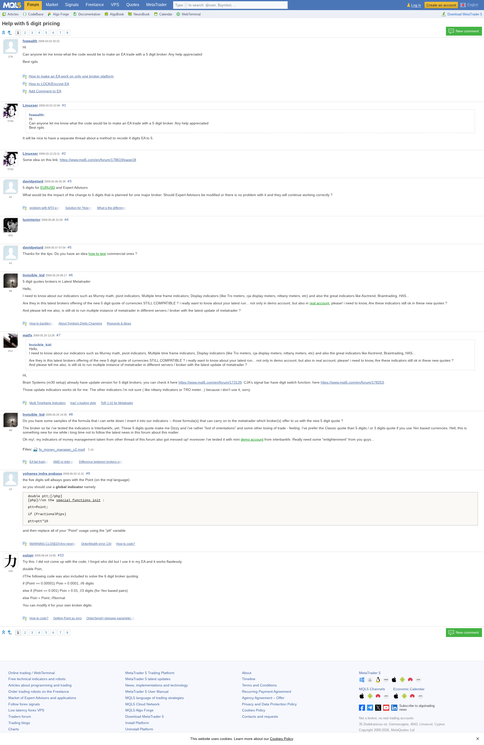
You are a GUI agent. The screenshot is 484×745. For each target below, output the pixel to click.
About (246, 673)
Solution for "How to (78, 208)
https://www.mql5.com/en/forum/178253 (352, 382)
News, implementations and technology (156, 685)
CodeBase (35, 14)
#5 (70, 247)
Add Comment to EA (45, 91)
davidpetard (33, 181)
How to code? (125, 544)
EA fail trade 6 (38, 462)
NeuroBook (142, 14)
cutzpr (28, 555)
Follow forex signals (24, 704)
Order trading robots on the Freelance (38, 691)
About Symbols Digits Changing (80, 323)
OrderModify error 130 (96, 544)
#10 (61, 555)
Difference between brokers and (101, 462)
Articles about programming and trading (40, 685)
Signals (72, 5)
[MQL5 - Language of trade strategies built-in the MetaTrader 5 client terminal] (12, 5)
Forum (33, 5)
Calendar (165, 14)
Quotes (132, 5)
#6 (71, 275)
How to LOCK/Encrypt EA (49, 84)
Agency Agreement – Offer (263, 698)
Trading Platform (149, 673)
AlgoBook (117, 14)
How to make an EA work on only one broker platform (71, 76)
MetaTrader (156, 5)
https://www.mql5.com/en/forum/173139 (210, 382)
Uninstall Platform (139, 729)
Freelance (95, 5)
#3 (70, 181)
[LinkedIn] (394, 708)
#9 (88, 473)
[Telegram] (370, 708)
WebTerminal (191, 14)
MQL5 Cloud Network (142, 704)
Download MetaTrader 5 (464, 14)
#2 (64, 153)
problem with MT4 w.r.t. (44, 208)
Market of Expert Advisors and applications (42, 698)
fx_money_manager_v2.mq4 (62, 449)
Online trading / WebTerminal (31, 673)
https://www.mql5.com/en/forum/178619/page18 (98, 160)
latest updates (147, 679)
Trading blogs (19, 723)
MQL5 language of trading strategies (154, 698)
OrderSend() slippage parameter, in (110, 618)
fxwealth (30, 41)
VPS (115, 5)
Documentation (89, 14)
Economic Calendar (409, 689)
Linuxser (30, 105)
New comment (467, 31)
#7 (58, 335)
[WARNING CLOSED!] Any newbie (52, 544)
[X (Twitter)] (378, 708)
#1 (64, 105)
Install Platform (137, 723)
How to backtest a (41, 323)
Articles (13, 14)
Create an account (441, 5)
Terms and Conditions (259, 685)
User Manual (146, 691)
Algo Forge (61, 14)
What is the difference (112, 208)
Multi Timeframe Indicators (47, 403)
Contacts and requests (260, 716)
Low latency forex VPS (26, 710)
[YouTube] (386, 708)
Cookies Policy (253, 710)
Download (144, 716)
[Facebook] (362, 708)
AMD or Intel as (63, 462)
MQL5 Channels (372, 689)
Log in (416, 5)
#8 (71, 414)
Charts (13, 729)
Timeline (248, 679)
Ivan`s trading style (83, 403)
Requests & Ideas (119, 323)
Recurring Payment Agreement (266, 691)
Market (52, 5)
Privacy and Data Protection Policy (269, 704)
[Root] (3, 32)
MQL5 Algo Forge (139, 710)
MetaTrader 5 (370, 673)
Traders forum (19, 716)
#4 (67, 220)
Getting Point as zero (67, 618)
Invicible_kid (34, 275)
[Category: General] (10, 33)
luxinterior (31, 220)
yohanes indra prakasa (42, 473)
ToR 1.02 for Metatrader (117, 403)
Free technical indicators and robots (37, 679)
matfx (27, 335)
